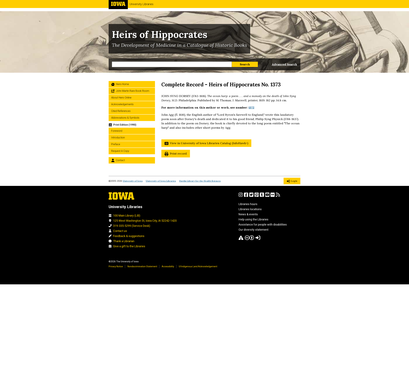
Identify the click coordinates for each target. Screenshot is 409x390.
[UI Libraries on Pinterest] (257, 196)
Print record (178, 153)
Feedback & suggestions (128, 236)
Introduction (118, 137)
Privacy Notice (116, 266)
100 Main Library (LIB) (126, 215)
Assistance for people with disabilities (263, 224)
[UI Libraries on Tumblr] (262, 196)
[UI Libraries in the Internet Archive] (241, 239)
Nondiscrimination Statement (142, 266)
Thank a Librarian (123, 241)
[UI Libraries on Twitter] (251, 196)
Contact (120, 160)
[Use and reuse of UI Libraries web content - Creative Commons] (249, 239)
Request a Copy (120, 150)
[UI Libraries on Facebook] (246, 196)
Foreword (116, 130)
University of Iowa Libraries (161, 180)
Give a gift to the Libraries (129, 246)
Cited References (121, 111)
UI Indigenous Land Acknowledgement (198, 266)
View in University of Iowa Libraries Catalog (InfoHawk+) (209, 143)
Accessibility (168, 266)
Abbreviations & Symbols (125, 117)
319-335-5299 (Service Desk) (131, 225)
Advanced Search (284, 64)
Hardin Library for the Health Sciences (200, 180)
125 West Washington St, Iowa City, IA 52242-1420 (145, 220)
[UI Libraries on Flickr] (272, 196)
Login (294, 180)
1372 (251, 107)
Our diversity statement (253, 229)
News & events (248, 214)
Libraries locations (250, 209)
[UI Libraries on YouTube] (267, 196)
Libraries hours (248, 204)
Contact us (120, 231)
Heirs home (122, 84)
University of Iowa (133, 180)
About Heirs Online (121, 97)
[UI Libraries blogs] (278, 196)
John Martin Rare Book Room (132, 90)
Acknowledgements (122, 104)
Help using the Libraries (253, 219)
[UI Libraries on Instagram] (241, 196)
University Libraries (141, 4)
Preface (115, 144)
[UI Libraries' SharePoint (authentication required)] (257, 239)
